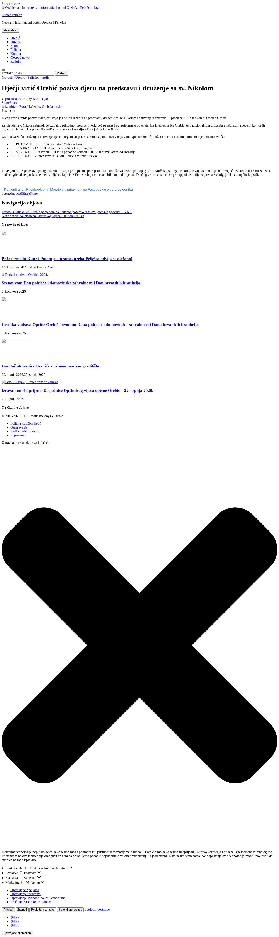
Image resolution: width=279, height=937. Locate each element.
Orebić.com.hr (12, 15)
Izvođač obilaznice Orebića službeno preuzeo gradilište (50, 366)
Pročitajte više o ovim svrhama (31, 902)
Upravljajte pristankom (17, 933)
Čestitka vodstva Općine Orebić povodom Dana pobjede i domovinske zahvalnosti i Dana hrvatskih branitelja (100, 324)
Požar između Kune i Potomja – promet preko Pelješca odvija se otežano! (67, 258)
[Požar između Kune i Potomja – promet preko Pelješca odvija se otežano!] (16, 250)
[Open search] (3, 70)
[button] (139, 646)
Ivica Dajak (41, 99)
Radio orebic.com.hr (24, 431)
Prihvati (8, 909)
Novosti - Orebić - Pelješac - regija (25, 77)
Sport (14, 46)
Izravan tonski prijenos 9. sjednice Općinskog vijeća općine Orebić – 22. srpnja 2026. (77, 390)
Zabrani (22, 909)
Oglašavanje (18, 427)
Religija (15, 61)
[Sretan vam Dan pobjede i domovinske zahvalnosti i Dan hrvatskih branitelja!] (25, 274)
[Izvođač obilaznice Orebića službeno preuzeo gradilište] (16, 358)
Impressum (18, 435)
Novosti (15, 42)
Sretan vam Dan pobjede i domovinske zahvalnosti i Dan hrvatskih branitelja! (72, 283)
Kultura (15, 53)
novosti (17, 193)
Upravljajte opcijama (24, 890)
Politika (15, 49)
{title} (14, 917)
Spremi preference (70, 909)
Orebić (15, 38)
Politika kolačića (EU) (25, 423)
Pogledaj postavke (42, 909)
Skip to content (12, 3)
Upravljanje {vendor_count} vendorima (37, 898)
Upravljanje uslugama (25, 894)
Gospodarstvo (20, 57)
